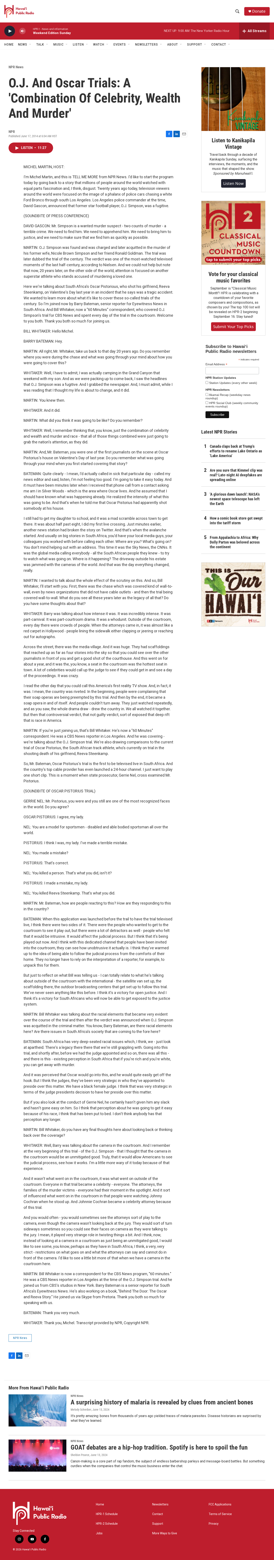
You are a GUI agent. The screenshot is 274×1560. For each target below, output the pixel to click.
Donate (258, 11)
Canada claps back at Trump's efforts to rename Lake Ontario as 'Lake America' (236, 451)
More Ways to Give (164, 1533)
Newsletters (160, 1504)
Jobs (99, 1533)
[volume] (22, 31)
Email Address (216, 364)
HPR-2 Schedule (107, 1523)
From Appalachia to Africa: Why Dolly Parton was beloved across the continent (235, 542)
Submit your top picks (233, 326)
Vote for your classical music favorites (233, 277)
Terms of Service (220, 1514)
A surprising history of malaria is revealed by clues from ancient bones (162, 1402)
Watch (98, 44)
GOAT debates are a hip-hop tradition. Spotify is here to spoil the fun (159, 1447)
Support (157, 1523)
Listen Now (233, 183)
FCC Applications (220, 1504)
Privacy (214, 1523)
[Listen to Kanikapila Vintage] (233, 99)
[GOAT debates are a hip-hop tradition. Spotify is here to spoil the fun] (37, 1456)
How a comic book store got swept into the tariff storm (236, 520)
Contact (157, 1514)
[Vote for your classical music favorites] (233, 233)
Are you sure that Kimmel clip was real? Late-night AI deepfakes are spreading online (236, 475)
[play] (9, 31)
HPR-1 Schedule (107, 1514)
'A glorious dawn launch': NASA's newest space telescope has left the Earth (235, 499)
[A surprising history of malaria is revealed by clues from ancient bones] (37, 1410)
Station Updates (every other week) (232, 383)
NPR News (16, 67)
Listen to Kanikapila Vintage (233, 143)
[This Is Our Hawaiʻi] (233, 594)
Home (9, 44)
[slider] (29, 31)
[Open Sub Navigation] (30, 44)
